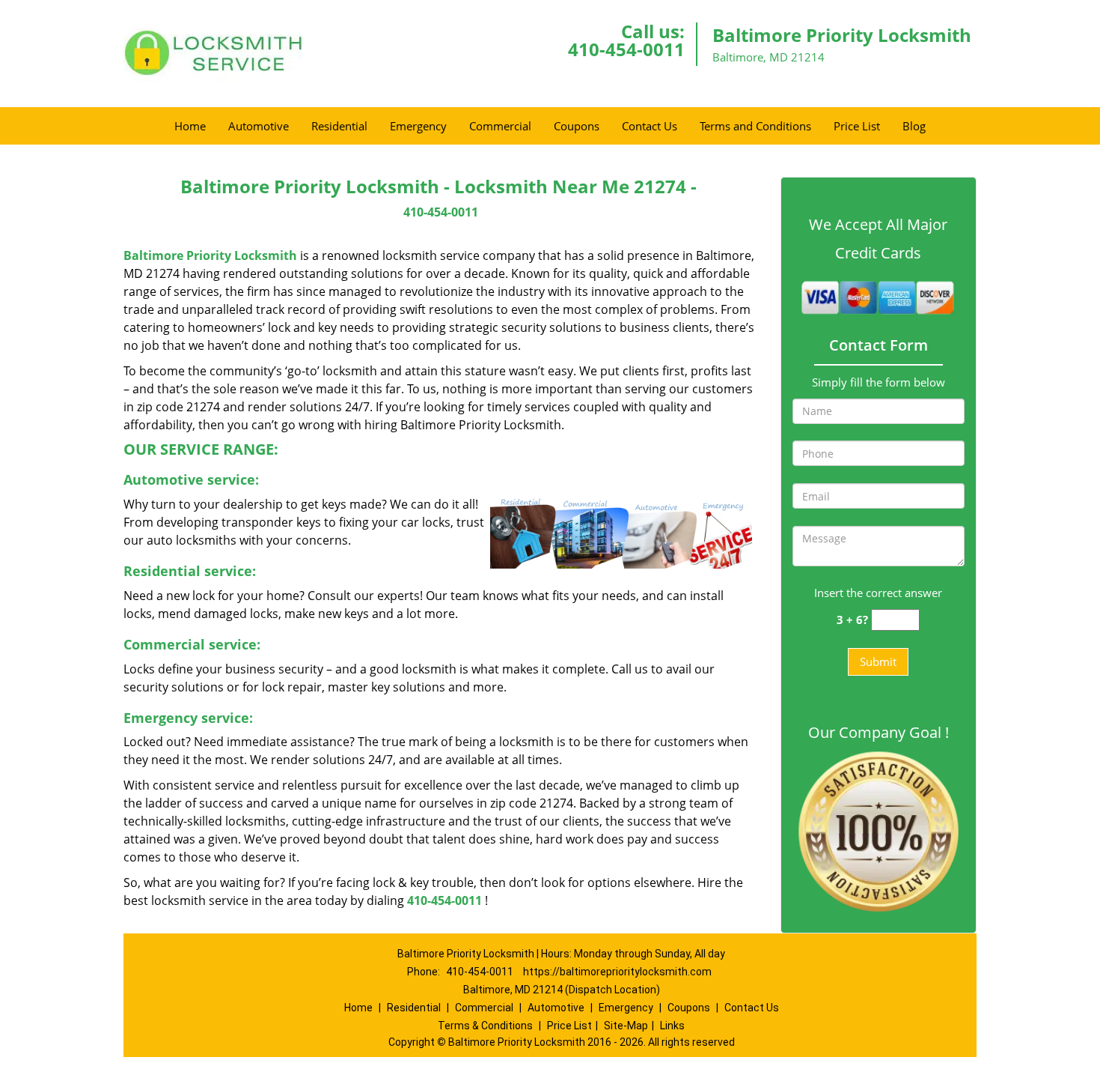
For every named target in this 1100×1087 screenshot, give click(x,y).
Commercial (500, 125)
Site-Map (626, 1026)
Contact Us (649, 125)
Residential (339, 125)
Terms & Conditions (485, 1026)
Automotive (258, 125)
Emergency (418, 125)
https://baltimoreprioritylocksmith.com (617, 972)
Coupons (576, 125)
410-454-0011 (626, 49)
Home (190, 125)
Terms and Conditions (755, 125)
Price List (857, 125)
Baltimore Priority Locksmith (210, 255)
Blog (914, 125)
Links (672, 1026)
